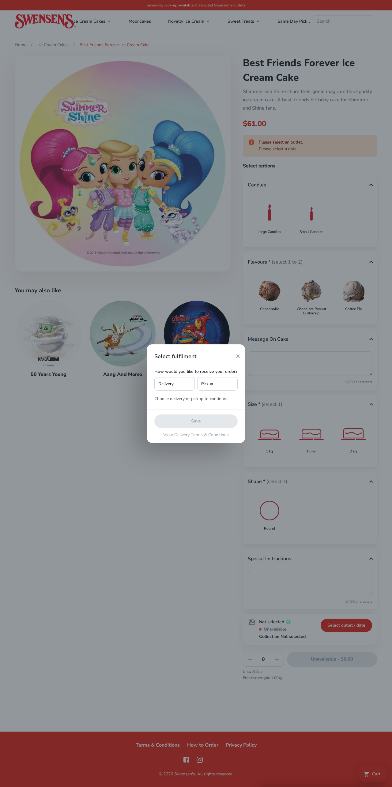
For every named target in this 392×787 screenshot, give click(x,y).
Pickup (207, 384)
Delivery (166, 384)
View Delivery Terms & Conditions (196, 435)
